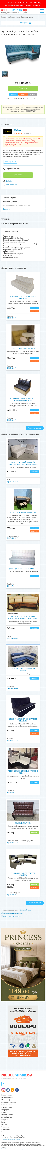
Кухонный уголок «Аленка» (23, 512)
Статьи (3, 1112)
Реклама (4, 1124)
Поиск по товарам (7, 1105)
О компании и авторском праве (10, 1139)
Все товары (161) (10, 161)
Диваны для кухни (27, 17)
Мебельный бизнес (7, 1115)
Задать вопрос (18, 175)
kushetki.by (9, 181)
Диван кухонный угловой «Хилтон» (23, 670)
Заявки (3, 1122)
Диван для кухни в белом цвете (23, 569)
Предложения (5, 1129)
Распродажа (5, 1110)
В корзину (23, 88)
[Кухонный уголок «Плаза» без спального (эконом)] (23, 68)
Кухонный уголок (26, 910)
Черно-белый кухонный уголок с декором (23, 772)
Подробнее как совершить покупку (12, 1148)
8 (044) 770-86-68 (12, 895)
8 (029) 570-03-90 (12, 482)
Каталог (4, 17)
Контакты (4, 1132)
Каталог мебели (6, 1095)
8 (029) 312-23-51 (12, 638)
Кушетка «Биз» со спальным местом (23, 297)
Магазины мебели (7, 1097)
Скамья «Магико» (23, 823)
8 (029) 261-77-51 (14, 169)
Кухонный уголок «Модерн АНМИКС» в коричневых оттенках (23, 618)
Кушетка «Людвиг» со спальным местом (23, 720)
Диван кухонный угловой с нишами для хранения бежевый (23, 463)
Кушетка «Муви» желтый (23, 348)
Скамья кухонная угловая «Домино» (23, 874)
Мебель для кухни (14, 17)
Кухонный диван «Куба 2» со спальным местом (23, 400)
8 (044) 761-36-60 (12, 586)
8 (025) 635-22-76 (12, 538)
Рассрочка (4, 1119)
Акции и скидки (6, 1107)
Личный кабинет (6, 1117)
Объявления (5, 1127)
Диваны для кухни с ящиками (11, 913)
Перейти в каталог (34, 428)
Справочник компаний (8, 1102)
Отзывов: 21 (28, 133)
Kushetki (17, 130)
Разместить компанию (10, 1084)
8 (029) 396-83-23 (12, 792)
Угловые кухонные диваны (11, 916)
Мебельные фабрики (8, 1100)
